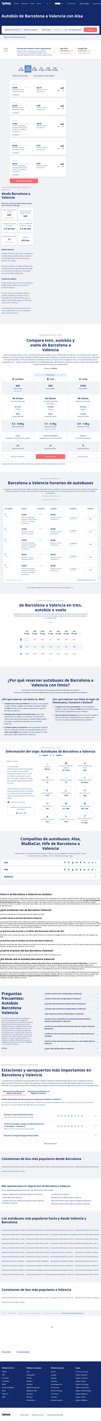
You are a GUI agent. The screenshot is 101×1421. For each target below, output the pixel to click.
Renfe (4, 1372)
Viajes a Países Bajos (83, 1391)
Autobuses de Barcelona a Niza (86, 1167)
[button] (46, 29)
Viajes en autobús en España (29, 1313)
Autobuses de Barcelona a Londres (63, 1230)
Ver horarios (9, 242)
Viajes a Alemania (82, 1387)
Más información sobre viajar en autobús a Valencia (70, 1204)
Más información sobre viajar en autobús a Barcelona (71, 1201)
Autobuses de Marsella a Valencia (87, 1274)
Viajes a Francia (81, 1378)
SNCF (4, 1384)
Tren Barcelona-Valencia (60, 1194)
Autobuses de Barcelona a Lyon (37, 1252)
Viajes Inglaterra (81, 1394)
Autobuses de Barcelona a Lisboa (38, 1234)
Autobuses (24, 3)
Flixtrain (5, 1394)
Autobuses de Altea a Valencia (13, 1261)
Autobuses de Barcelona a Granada (15, 1252)
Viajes (77, 1368)
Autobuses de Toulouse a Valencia (14, 1274)
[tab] (20, 75)
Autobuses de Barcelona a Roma (38, 1230)
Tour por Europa (81, 1372)
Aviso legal (24, 1415)
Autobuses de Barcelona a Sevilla (38, 1239)
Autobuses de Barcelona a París (13, 1167)
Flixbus (29, 1378)
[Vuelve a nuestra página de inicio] (8, 3)
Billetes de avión (57, 1368)
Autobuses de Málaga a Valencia (38, 1270)
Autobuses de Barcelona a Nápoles (15, 1239)
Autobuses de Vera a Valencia (61, 1252)
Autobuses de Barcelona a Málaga (38, 1248)
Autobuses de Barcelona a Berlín (87, 1234)
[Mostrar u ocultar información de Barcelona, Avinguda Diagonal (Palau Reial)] (96, 1135)
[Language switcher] (59, 3)
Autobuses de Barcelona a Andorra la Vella (66, 1167)
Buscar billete (9, 218)
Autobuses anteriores (15, 580)
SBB (3, 1397)
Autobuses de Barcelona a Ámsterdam (64, 1239)
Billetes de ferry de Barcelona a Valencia (66, 1197)
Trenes (16, 3)
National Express (33, 1387)
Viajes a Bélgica (81, 1400)
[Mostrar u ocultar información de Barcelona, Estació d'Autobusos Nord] (96, 1116)
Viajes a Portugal (81, 1384)
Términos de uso (38, 1415)
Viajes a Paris (80, 1397)
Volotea (54, 1397)
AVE (3, 1375)
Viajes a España (81, 1375)
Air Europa (55, 1387)
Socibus (30, 1384)
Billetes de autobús (34, 1368)
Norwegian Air (56, 1384)
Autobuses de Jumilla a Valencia (13, 1265)
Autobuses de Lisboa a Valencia (86, 1265)
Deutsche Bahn (8, 1387)
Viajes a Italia (80, 1381)
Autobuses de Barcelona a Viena (14, 1248)
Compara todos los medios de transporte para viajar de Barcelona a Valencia (23, 1202)
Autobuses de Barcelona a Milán (14, 1234)
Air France (55, 1394)
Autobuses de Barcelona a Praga (62, 1234)
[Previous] (20, 632)
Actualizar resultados (49, 500)
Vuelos (32, 3)
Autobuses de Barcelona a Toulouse (15, 1171)
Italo (4, 1391)
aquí (72, 587)
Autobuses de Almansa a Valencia (62, 1261)
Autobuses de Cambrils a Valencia (87, 1252)
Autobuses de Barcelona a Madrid (38, 1167)
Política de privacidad (55, 1415)
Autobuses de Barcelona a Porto (62, 1243)
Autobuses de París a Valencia (61, 1265)
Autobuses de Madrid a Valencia (38, 1265)
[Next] (62, 68)
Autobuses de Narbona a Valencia (14, 1257)
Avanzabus (31, 1375)
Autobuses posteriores (85, 580)
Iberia (53, 1372)
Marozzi (30, 1397)
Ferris (39, 3)
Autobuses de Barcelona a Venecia (14, 1243)
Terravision (31, 1400)
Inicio (4, 1313)
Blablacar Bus (32, 1391)
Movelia (30, 1381)
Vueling (54, 1381)
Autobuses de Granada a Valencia (87, 1270)
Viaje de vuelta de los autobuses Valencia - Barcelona (22, 1194)
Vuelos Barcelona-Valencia (12, 1197)
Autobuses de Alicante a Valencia (38, 1274)
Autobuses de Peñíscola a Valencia (63, 1257)
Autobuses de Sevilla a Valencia (13, 1270)
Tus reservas (71, 3)
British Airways (57, 1391)
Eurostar (5, 1378)
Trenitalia (5, 1381)
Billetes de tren (8, 1368)
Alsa (28, 1372)
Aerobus (30, 1394)
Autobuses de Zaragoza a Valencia (63, 1270)
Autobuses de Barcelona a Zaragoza (63, 1248)
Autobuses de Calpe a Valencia (37, 1257)
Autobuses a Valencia (50, 1313)
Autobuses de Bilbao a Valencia (62, 1274)
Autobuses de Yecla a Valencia (86, 1261)
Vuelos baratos (57, 1400)
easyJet (53, 1375)
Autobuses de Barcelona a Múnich (38, 1243)
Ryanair (54, 1378)
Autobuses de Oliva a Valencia (37, 1261)
